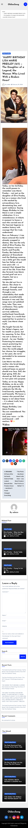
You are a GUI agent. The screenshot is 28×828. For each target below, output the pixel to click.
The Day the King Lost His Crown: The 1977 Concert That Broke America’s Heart (13, 679)
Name (4, 615)
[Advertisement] (14, 43)
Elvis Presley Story (10, 742)
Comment (5, 592)
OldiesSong (13, 4)
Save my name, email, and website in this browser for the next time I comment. (13, 636)
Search (4, 651)
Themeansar (14, 825)
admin (8, 84)
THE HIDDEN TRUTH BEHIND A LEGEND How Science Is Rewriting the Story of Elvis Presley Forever (13, 686)
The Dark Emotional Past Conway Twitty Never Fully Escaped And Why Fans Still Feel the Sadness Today (14, 671)
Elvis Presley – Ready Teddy (13, 552)
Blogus (23, 823)
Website (4, 626)
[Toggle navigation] (2, 4)
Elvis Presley (7, 529)
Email (4, 620)
